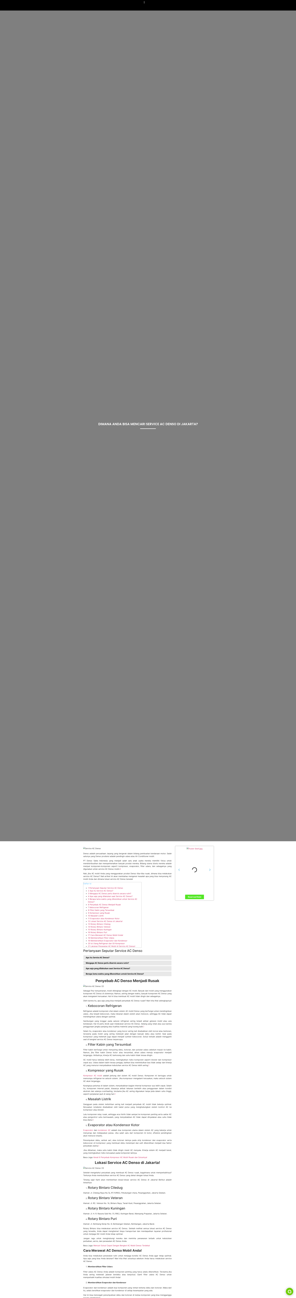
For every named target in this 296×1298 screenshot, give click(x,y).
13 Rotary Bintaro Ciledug (99, 924)
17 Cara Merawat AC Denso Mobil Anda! (105, 935)
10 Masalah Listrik (96, 916)
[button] (179, 869)
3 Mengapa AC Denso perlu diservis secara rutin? (109, 893)
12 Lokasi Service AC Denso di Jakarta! (105, 921)
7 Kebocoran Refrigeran (98, 907)
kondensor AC (104, 1130)
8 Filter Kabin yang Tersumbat (101, 910)
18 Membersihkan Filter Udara (101, 938)
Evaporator (88, 1130)
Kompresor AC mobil (92, 1075)
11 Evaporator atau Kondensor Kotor (104, 918)
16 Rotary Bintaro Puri (97, 932)
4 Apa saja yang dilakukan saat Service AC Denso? (110, 896)
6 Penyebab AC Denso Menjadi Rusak (104, 904)
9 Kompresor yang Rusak (99, 913)
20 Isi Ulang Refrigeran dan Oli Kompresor (106, 943)
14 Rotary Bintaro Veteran (99, 927)
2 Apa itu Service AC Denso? (100, 891)
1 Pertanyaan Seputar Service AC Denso (105, 888)
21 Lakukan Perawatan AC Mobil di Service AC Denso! (111, 946)
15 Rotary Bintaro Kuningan (100, 929)
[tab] (127, 957)
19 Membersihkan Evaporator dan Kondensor (107, 941)
